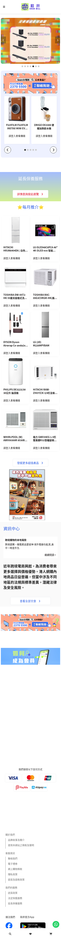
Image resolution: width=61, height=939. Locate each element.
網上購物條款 (15, 869)
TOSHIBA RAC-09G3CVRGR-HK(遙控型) (45, 296)
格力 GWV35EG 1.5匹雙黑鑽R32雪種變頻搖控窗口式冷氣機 (44, 439)
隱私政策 (12, 874)
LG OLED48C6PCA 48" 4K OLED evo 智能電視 (45, 249)
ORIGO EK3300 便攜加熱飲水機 (44, 126)
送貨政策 (12, 892)
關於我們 (10, 834)
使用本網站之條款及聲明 (21, 845)
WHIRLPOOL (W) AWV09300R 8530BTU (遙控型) (15, 439)
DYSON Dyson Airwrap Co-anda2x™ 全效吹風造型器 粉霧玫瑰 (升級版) (15, 344)
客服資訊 (10, 853)
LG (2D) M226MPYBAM (41, 343)
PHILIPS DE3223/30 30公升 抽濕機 (14, 391)
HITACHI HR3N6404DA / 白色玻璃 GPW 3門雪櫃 (15, 249)
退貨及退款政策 (16, 879)
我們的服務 (11, 887)
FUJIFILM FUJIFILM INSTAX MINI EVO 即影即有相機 (17, 126)
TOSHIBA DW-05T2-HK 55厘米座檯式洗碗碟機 (15, 296)
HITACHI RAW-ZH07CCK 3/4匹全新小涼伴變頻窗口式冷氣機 (45, 391)
